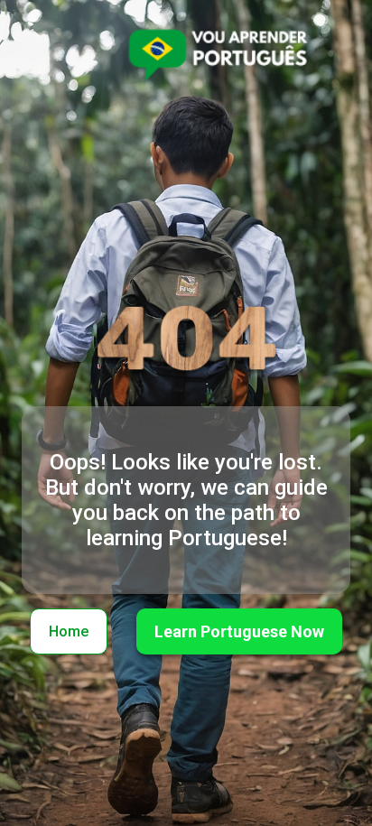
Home (68, 631)
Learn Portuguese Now (239, 631)
